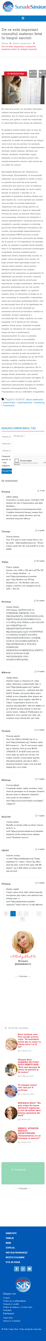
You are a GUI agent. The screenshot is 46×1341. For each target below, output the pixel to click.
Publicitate (7, 1310)
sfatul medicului (34, 399)
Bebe (8, 1243)
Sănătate (11, 1233)
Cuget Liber (8, 1318)
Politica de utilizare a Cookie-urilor (17, 1307)
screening (39, 402)
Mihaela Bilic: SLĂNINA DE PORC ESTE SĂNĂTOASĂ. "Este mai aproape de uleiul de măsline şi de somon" (29, 1066)
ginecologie (9, 402)
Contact (6, 1298)
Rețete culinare (15, 1257)
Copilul (10, 1248)
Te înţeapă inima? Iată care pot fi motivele (27, 1087)
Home (5, 43)
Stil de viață (13, 1262)
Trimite (7, 471)
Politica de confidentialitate (14, 1301)
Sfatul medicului (22, 43)
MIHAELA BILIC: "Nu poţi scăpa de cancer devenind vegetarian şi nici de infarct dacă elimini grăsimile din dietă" (29, 1109)
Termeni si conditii (11, 1304)
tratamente (9, 405)
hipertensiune (24, 402)
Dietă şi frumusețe (16, 1252)
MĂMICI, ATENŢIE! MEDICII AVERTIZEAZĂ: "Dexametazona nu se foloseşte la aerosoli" (29, 1133)
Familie (10, 1238)
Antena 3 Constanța (11, 1321)
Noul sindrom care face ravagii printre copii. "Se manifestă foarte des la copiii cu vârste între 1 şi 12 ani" (29, 1040)
